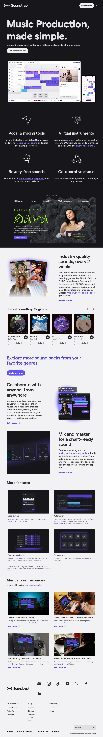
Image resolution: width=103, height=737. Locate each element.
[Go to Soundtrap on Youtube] (67, 684)
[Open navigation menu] (96, 5)
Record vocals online (26, 142)
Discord (31, 711)
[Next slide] (93, 308)
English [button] (78, 727)
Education (10, 714)
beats (21, 558)
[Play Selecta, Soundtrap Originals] (48, 337)
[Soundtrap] (18, 688)
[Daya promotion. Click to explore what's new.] (51, 218)
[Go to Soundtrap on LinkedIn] (39, 693)
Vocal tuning (13, 516)
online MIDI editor (85, 145)
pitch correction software (17, 521)
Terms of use (42, 731)
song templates (35, 585)
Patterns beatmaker (16, 555)
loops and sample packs (31, 178)
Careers (52, 711)
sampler (70, 140)
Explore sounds (16, 373)
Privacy (10, 731)
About (51, 708)
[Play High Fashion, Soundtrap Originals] (26, 337)
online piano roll (59, 523)
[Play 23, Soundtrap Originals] (70, 337)
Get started (86, 5)
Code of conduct (25, 731)
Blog (30, 720)
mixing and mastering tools (73, 453)
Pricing (30, 717)
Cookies (56, 731)
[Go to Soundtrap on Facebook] (86, 684)
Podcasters (11, 711)
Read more (12, 626)
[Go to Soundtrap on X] (77, 684)
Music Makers (12, 708)
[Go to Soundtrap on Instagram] (49, 684)
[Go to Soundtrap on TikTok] (58, 684)
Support (31, 708)
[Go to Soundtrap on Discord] (39, 684)
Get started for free (17, 51)
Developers (32, 714)
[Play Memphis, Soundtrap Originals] (92, 337)
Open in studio (14, 343)
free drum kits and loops (79, 292)
